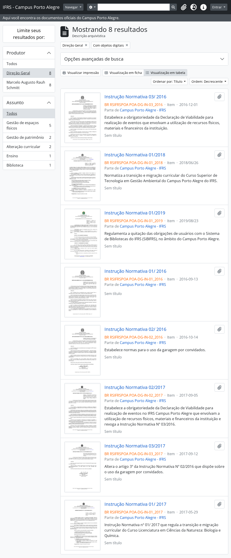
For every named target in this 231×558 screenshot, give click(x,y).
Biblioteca (28, 166)
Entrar (217, 7)
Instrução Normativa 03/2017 (134, 446)
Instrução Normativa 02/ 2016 (135, 329)
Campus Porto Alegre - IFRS (143, 110)
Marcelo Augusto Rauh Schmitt (28, 85)
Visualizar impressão (83, 73)
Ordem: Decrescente (208, 81)
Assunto (15, 102)
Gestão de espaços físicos (28, 125)
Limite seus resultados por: (29, 33)
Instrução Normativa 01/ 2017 (135, 504)
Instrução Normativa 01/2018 (134, 155)
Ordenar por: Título (168, 81)
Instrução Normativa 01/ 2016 (135, 271)
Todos (12, 63)
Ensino (28, 157)
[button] (184, 7)
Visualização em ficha (125, 73)
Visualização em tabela (167, 73)
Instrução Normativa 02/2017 (134, 387)
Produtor (16, 53)
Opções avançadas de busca (93, 59)
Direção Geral (28, 74)
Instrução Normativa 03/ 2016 (135, 96)
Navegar (72, 7)
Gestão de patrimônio (28, 138)
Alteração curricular (28, 147)
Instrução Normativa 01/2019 (134, 213)
